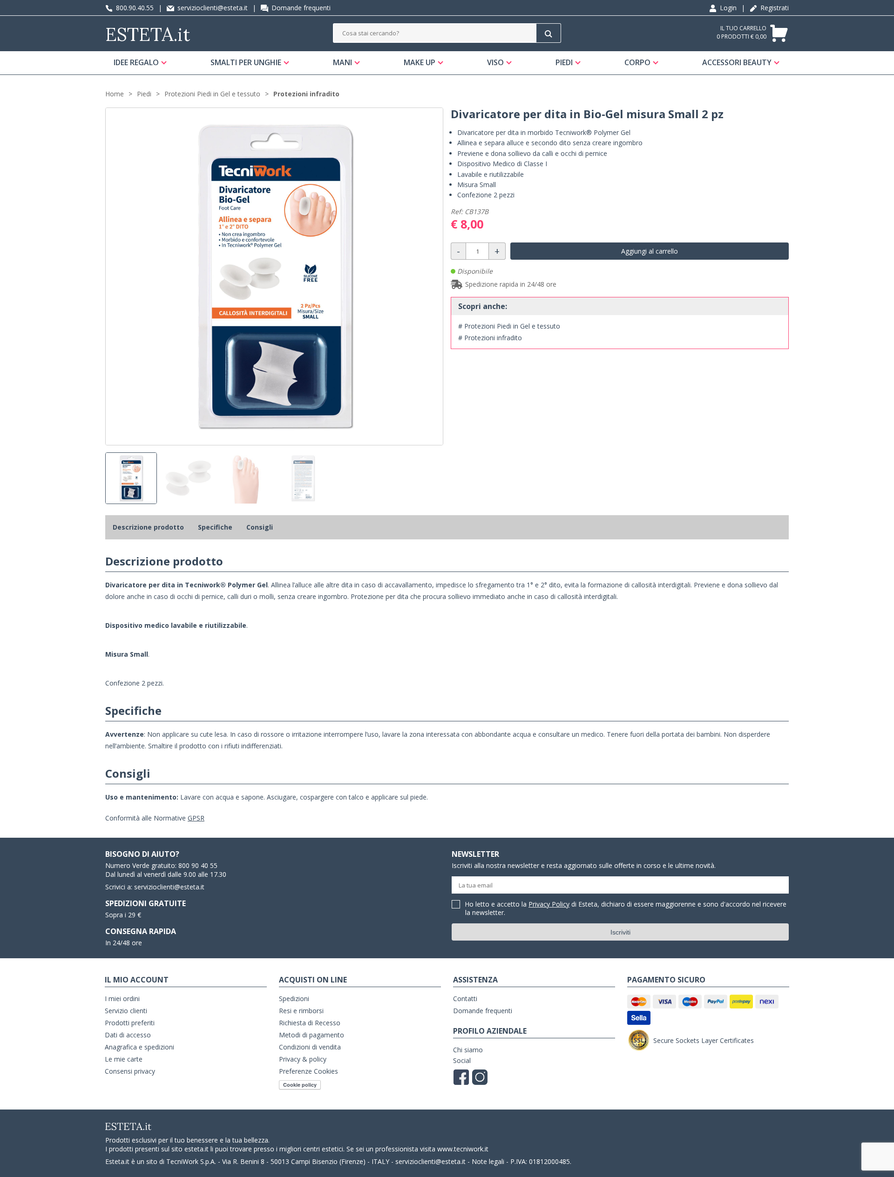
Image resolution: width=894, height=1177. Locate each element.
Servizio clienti (126, 1010)
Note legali (488, 1161)
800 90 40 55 (197, 865)
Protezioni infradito (306, 93)
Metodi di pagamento (311, 1034)
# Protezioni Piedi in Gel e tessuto (509, 326)
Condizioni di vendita (310, 1046)
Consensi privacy (130, 1071)
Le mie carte (123, 1059)
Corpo (637, 62)
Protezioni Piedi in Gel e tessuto (212, 93)
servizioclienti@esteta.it (212, 7)
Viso (495, 62)
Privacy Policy (548, 904)
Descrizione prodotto (148, 527)
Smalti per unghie (245, 62)
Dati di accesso (128, 1034)
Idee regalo (136, 62)
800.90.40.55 (134, 7)
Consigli (259, 527)
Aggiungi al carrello (649, 251)
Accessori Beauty (737, 62)
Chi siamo (468, 1049)
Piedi (564, 62)
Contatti (465, 998)
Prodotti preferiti (130, 1022)
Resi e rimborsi (301, 1010)
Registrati (774, 7)
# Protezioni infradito (490, 337)
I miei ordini (122, 998)
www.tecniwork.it (462, 1148)
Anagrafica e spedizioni (139, 1046)
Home (114, 93)
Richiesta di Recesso (309, 1022)
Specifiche (215, 527)
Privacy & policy (302, 1059)
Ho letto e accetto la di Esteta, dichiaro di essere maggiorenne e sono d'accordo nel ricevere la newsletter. (625, 909)
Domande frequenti (300, 7)
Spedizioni (294, 998)
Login (727, 7)
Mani (342, 62)
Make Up (419, 62)
